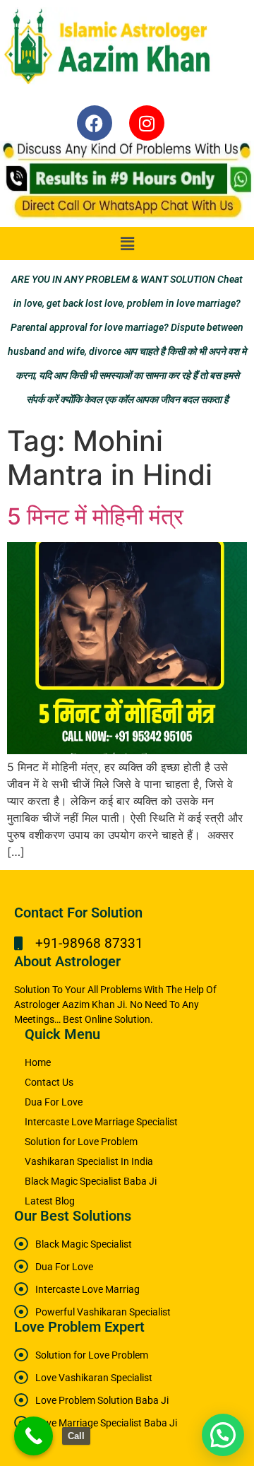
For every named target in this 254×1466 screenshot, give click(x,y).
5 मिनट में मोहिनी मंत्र (95, 516)
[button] (127, 243)
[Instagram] (146, 123)
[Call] (33, 1436)
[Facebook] (94, 123)
